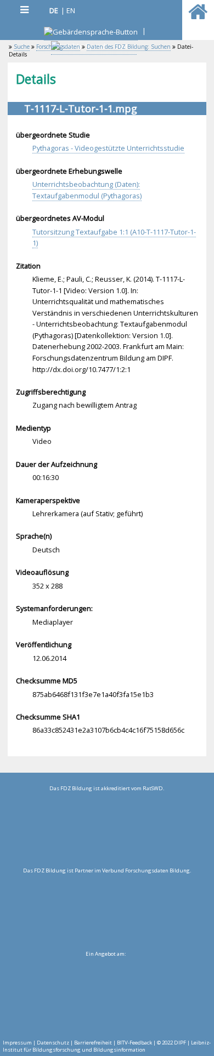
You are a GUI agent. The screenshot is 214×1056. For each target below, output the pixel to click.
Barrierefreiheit (93, 1042)
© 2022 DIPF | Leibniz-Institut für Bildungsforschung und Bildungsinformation (107, 1046)
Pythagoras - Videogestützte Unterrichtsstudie (108, 148)
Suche (22, 46)
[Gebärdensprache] (91, 33)
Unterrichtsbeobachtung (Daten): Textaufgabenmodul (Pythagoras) (87, 190)
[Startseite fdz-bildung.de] (197, 16)
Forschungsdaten (58, 46)
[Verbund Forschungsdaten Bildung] (106, 912)
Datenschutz (53, 1042)
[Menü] (24, 9)
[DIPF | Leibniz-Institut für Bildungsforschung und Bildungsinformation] (105, 995)
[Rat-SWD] (106, 830)
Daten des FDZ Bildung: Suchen (129, 46)
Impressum (17, 1042)
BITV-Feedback (134, 1042)
